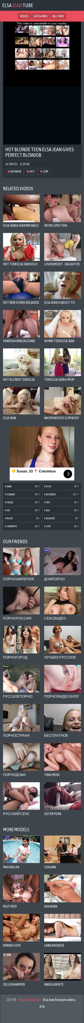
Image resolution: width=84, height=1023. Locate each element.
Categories (40, 16)
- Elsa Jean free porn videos (47, 1000)
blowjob (15, 171)
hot (32, 171)
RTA (42, 1007)
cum (45, 171)
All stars (58, 16)
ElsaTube (17, 5)
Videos (24, 16)
